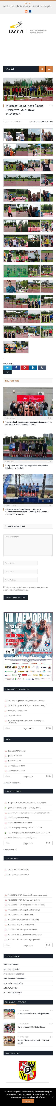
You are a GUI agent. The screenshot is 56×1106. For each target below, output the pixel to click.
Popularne (10, 1002)
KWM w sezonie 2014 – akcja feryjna (33, 1013)
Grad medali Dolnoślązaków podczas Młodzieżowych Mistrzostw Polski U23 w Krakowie (28, 6)
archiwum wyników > (12, 783)
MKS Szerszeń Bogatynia (14, 974)
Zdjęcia (50, 121)
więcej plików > (10, 849)
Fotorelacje (35, 121)
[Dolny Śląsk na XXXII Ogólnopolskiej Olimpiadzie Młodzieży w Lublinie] (28, 447)
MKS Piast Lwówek (11, 964)
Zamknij (28, 1101)
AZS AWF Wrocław (11, 988)
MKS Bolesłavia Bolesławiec (15, 978)
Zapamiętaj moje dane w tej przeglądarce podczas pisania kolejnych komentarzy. (25, 588)
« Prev (7, 728)
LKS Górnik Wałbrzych (13, 992)
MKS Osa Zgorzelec (12, 969)
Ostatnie (22, 1002)
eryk (7, 121)
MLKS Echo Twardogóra (13, 983)
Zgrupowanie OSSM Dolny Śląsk (31, 1027)
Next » (48, 728)
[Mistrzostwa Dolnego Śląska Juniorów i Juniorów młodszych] (28, 90)
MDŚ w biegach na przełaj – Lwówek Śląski (33, 1041)
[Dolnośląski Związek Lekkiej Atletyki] (28, 28)
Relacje (43, 121)
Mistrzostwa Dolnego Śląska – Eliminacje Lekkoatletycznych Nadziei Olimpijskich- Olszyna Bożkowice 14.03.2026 (26, 511)
